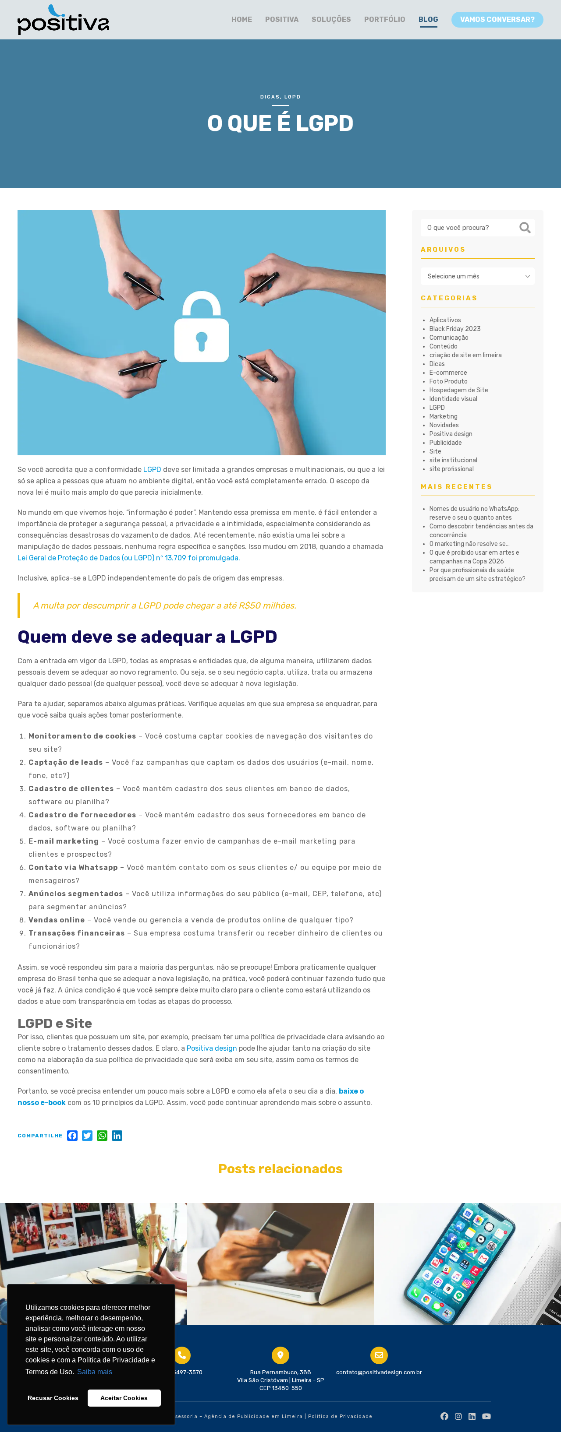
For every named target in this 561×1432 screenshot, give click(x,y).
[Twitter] (87, 1137)
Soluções (331, 19)
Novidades (444, 425)
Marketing (444, 416)
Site (435, 451)
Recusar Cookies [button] (53, 1397)
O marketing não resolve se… (470, 544)
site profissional (452, 469)
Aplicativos (445, 320)
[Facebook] (72, 1137)
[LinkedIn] (117, 1137)
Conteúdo (444, 346)
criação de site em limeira (466, 355)
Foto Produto (449, 381)
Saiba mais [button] (94, 1372)
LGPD (292, 97)
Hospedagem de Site (459, 390)
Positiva (281, 19)
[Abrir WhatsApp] (539, 1410)
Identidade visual (453, 399)
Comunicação (449, 337)
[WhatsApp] (102, 1137)
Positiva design (212, 1048)
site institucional (453, 460)
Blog (428, 19)
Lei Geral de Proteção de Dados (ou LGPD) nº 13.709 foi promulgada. (129, 558)
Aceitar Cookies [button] (124, 1397)
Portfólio (384, 19)
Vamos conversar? (497, 19)
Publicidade (446, 443)
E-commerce (448, 372)
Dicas (270, 97)
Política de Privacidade (340, 1416)
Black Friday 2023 (455, 329)
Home (241, 19)
